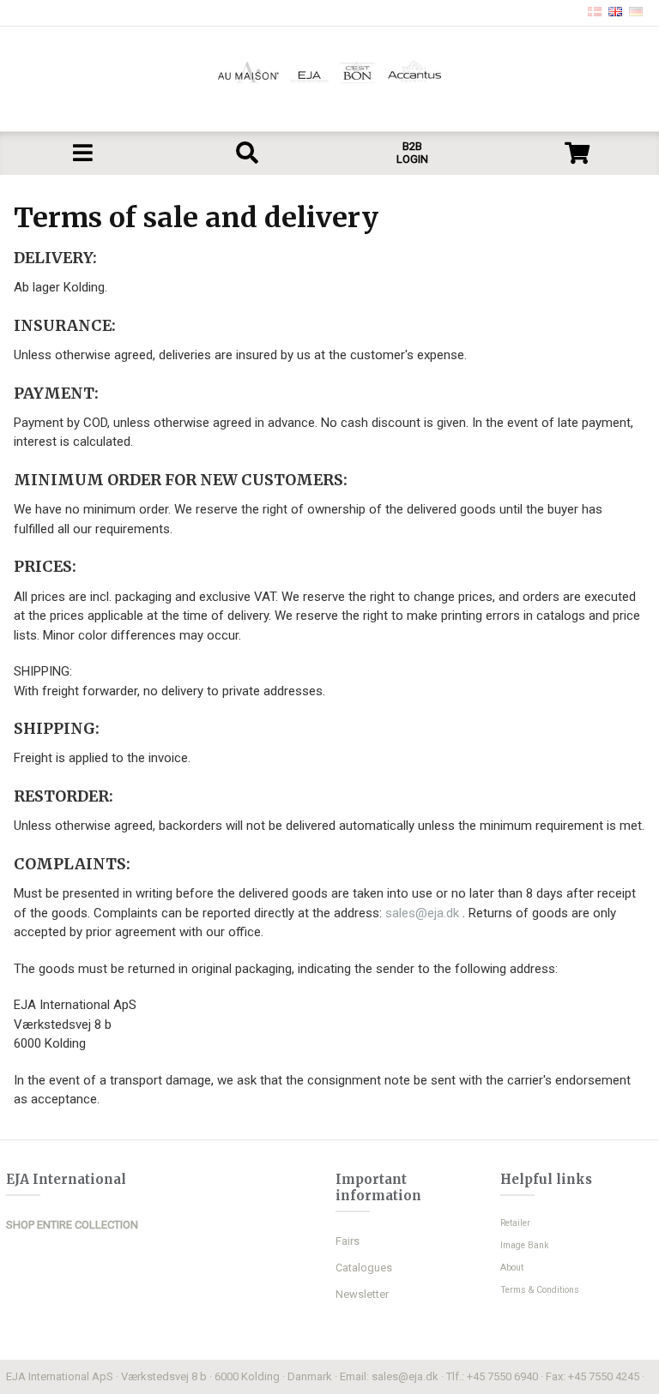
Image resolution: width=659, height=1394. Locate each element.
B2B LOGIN (412, 152)
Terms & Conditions (539, 1289)
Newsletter (362, 1294)
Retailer (515, 1223)
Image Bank (524, 1245)
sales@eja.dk (424, 913)
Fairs (348, 1241)
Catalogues (364, 1267)
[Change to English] (615, 13)
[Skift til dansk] (594, 13)
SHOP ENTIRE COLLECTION (72, 1224)
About (511, 1267)
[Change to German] (636, 13)
